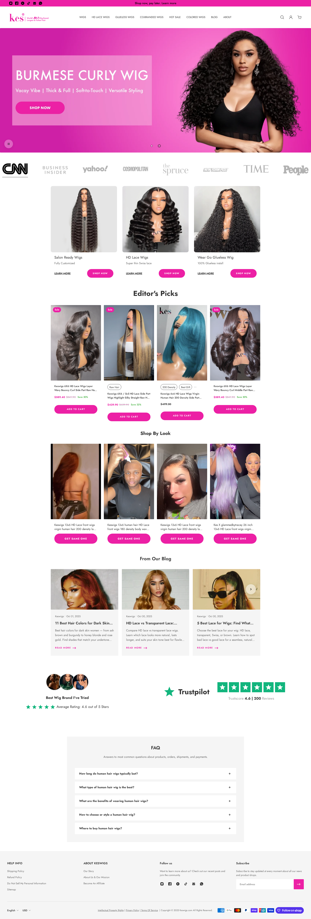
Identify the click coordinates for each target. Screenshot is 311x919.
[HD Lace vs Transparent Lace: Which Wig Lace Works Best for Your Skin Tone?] (155, 612)
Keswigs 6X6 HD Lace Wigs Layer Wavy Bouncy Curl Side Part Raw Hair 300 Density (75, 388)
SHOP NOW (100, 273)
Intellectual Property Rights (111, 910)
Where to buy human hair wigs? (100, 828)
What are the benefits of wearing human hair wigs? (113, 801)
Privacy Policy (132, 910)
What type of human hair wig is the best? (106, 787)
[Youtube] (22, 3)
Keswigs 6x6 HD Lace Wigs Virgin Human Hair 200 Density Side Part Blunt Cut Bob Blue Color (180, 395)
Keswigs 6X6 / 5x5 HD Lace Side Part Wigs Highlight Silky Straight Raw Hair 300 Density (128, 395)
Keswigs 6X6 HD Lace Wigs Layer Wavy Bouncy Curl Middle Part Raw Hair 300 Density (233, 388)
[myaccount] (291, 17)
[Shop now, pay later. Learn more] (155, 3)
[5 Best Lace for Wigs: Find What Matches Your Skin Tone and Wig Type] (226, 612)
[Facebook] (17, 3)
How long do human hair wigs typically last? (108, 774)
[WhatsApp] (40, 3)
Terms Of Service (149, 910)
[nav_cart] (299, 17)
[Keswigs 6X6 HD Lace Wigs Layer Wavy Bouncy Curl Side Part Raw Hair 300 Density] (76, 343)
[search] (282, 17)
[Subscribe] (299, 884)
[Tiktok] (28, 3)
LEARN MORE (62, 273)
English (11, 910)
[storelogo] (29, 17)
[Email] (34, 3)
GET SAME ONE (76, 538)
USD (24, 910)
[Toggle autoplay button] (8, 144)
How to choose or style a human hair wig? (107, 815)
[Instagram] (11, 3)
